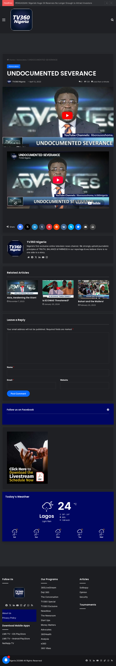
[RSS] (32, 605)
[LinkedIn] (35, 227)
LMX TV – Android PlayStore (16, 638)
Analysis (45, 639)
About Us (6, 613)
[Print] (93, 227)
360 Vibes (46, 648)
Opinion (83, 592)
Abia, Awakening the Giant (21, 297)
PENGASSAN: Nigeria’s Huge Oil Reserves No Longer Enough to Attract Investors (53, 3)
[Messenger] (78, 227)
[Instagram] (46, 257)
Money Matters (48, 625)
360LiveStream (48, 587)
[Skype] (71, 227)
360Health (46, 634)
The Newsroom (48, 615)
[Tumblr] (42, 227)
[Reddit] (56, 227)
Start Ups (45, 620)
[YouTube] (43, 257)
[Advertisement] (58, 43)
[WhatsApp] (28, 605)
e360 (43, 643)
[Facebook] (20, 227)
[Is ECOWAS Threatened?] (57, 289)
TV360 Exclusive (49, 606)
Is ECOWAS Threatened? (55, 300)
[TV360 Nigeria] (21, 19)
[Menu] (3, 20)
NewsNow (46, 611)
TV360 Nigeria (18, 82)
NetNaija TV (8, 643)
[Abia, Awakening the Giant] (22, 287)
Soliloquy (84, 587)
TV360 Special (48, 601)
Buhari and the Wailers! (91, 301)
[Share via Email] (85, 227)
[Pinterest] (49, 227)
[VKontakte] (64, 227)
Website (64, 380)
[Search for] (112, 20)
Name (10, 367)
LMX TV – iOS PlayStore (14, 634)
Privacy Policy (9, 618)
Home (12, 60)
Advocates (22, 60)
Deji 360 (45, 592)
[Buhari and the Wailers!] (93, 289)
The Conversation (49, 597)
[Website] (28, 257)
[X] (27, 227)
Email (10, 380)
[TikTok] (25, 605)
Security (84, 597)
